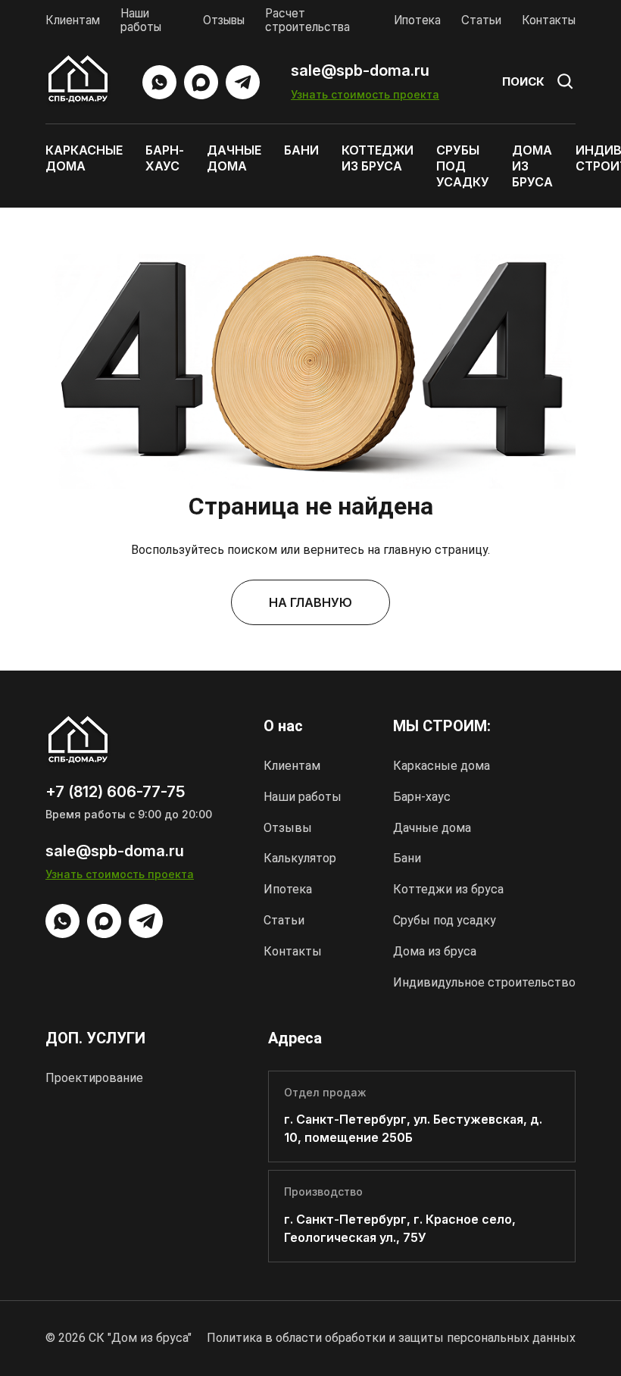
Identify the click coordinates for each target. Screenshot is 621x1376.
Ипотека (417, 20)
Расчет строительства (307, 19)
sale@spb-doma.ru (360, 71)
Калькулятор (300, 858)
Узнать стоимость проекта (365, 94)
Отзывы (224, 20)
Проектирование (94, 1078)
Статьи (481, 20)
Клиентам (72, 20)
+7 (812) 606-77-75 (115, 791)
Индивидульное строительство (484, 982)
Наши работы (140, 19)
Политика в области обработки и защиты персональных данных (391, 1338)
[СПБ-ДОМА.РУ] (78, 81)
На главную (310, 602)
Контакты (549, 20)
